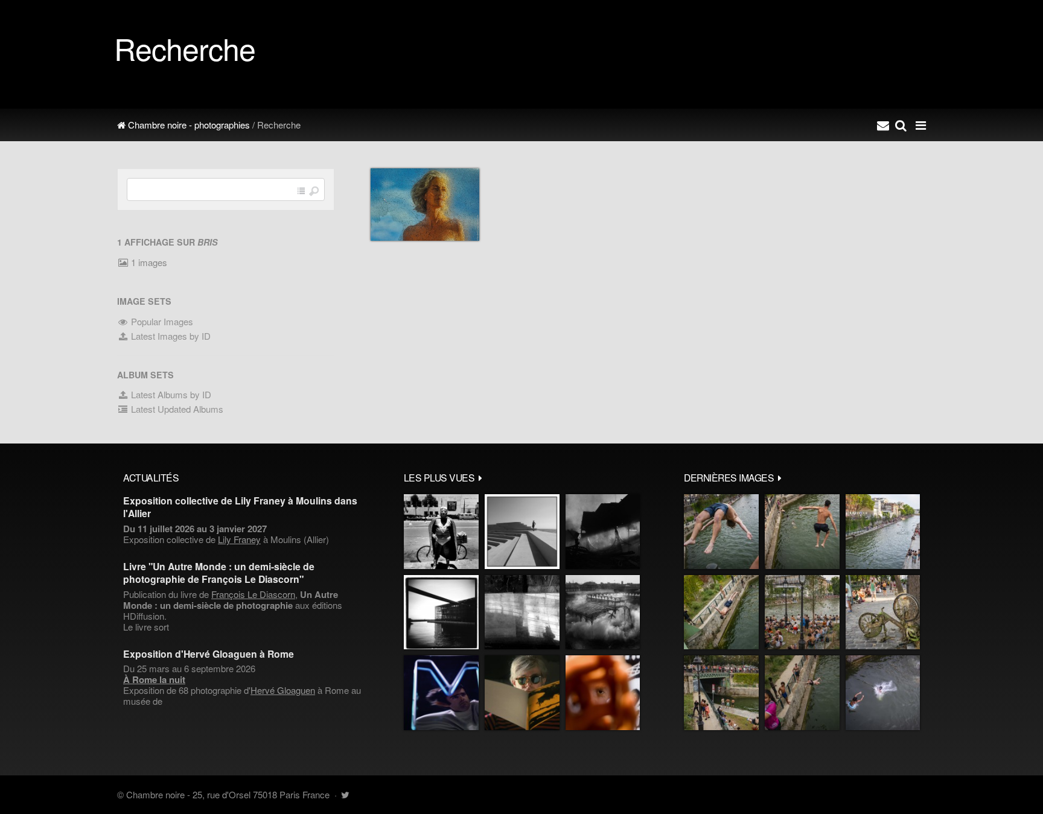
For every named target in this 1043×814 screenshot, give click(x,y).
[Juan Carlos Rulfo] (603, 692)
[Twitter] (345, 794)
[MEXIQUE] (441, 531)
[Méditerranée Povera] (522, 531)
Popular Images (161, 321)
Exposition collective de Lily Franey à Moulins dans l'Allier (240, 507)
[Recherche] (901, 125)
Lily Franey (239, 539)
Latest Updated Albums (176, 408)
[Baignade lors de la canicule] (721, 531)
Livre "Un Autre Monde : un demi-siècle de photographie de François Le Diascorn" (218, 572)
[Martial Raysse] (441, 692)
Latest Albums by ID (170, 394)
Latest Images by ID (170, 335)
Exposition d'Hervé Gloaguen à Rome (208, 654)
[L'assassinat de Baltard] (603, 531)
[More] (480, 477)
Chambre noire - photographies (188, 124)
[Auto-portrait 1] (522, 612)
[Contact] (883, 125)
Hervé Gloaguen (282, 690)
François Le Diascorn (253, 594)
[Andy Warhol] (522, 692)
